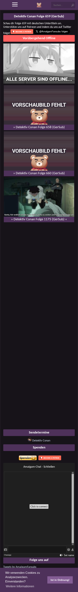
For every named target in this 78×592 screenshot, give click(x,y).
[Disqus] (39, 271)
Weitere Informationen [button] (20, 586)
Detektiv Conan (41, 440)
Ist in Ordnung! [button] (60, 579)
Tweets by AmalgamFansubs (19, 567)
